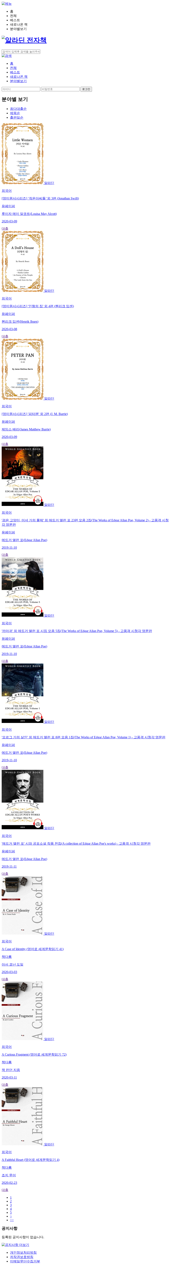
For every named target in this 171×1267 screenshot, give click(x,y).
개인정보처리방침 (23, 1252)
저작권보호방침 (21, 1257)
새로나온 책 (19, 76)
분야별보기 (18, 81)
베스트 (15, 72)
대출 (5, 228)
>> (12, 1220)
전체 (13, 68)
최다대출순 (18, 108)
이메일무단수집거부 (25, 1261)
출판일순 (16, 117)
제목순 (15, 113)
